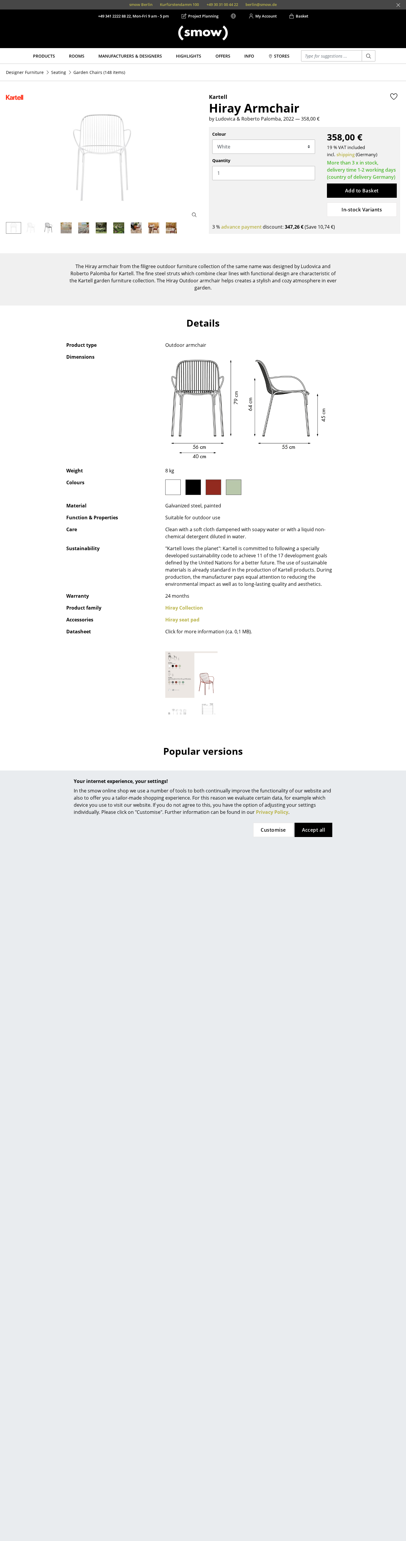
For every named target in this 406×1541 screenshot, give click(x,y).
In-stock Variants (362, 209)
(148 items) (99, 72)
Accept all (313, 830)
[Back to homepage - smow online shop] (203, 33)
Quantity (221, 160)
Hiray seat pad (182, 619)
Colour (219, 134)
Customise (273, 830)
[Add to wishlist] (393, 96)
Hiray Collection (184, 608)
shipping (345, 154)
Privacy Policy (272, 812)
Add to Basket (362, 190)
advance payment (241, 227)
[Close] (398, 5)
